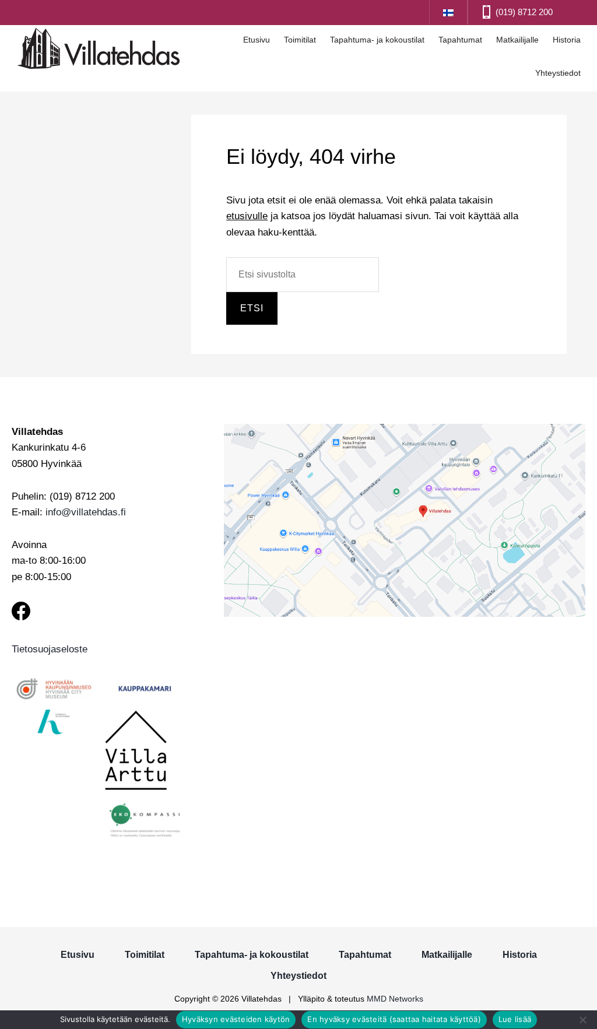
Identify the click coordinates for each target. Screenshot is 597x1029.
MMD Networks (395, 998)
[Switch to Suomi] (448, 12)
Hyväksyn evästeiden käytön (236, 1019)
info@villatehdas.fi (85, 512)
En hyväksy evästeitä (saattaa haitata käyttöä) (394, 1019)
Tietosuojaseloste (49, 649)
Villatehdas (98, 50)
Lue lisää (514, 1019)
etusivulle (247, 216)
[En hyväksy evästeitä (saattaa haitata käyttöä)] (582, 1020)
